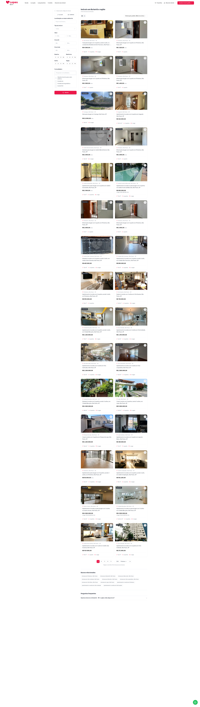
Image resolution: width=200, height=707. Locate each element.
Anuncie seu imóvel (60, 3)
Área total (57, 47)
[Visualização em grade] (82, 16)
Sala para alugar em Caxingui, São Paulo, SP (94, 114)
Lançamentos (41, 3)
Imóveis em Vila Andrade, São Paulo (90, 579)
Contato (50, 3)
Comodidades (58, 69)
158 (117, 561)
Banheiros (69, 54)
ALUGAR (61, 14)
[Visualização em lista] (84, 16)
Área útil (56, 40)
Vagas (67, 60)
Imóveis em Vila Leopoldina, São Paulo (129, 579)
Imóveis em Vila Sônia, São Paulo (90, 582)
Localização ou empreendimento (63, 18)
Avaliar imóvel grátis (184, 3)
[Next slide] (111, 29)
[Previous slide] (82, 29)
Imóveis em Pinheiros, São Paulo (90, 576)
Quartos (56, 54)
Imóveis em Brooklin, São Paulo (109, 579)
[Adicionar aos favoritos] (111, 22)
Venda (26, 3)
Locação (33, 3)
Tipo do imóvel (58, 25)
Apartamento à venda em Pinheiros (125, 582)
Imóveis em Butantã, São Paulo (107, 576)
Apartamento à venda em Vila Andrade (91, 585)
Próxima (123, 561)
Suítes (56, 60)
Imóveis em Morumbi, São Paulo (126, 576)
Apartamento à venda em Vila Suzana (113, 585)
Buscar (67, 92)
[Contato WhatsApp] (195, 702)
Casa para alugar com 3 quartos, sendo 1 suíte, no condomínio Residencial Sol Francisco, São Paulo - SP (96, 44)
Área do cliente (170, 3)
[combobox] (65, 28)
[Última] (130, 561)
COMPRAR (71, 14)
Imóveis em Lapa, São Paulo (107, 582)
